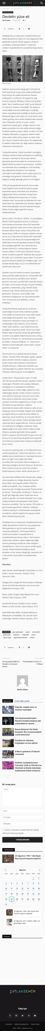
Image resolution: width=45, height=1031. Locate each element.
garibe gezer (7, 635)
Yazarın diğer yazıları (22, 701)
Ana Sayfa (5, 9)
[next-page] (7, 776)
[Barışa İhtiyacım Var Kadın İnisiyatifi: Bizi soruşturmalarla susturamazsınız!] (8, 732)
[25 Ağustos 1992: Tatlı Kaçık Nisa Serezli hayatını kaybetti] (8, 859)
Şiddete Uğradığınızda (21, 1024)
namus (33, 635)
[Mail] (22, 1015)
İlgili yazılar (8, 701)
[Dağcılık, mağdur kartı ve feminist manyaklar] (8, 710)
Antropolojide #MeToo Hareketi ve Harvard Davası (11, 664)
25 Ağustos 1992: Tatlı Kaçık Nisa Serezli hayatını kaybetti (26, 912)
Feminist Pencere (16, 9)
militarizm (16, 635)
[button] (4, 3)
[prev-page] (3, 776)
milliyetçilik (25, 635)
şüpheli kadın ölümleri (20, 637)
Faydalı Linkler (35, 1024)
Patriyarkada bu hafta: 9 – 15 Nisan (33, 663)
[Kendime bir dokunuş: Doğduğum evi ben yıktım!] (8, 743)
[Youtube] (35, 1015)
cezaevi (28, 632)
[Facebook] (10, 1015)
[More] (29, 28)
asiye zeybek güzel (17, 632)
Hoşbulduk (8, 1024)
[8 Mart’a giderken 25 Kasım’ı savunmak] (8, 754)
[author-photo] (22, 686)
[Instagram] (16, 1015)
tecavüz (32, 637)
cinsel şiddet (36, 632)
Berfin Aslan (6, 20)
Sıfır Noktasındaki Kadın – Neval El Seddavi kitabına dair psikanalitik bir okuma (28, 721)
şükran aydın (7, 637)
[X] (28, 1015)
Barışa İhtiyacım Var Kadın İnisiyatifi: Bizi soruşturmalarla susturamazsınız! (28, 732)
